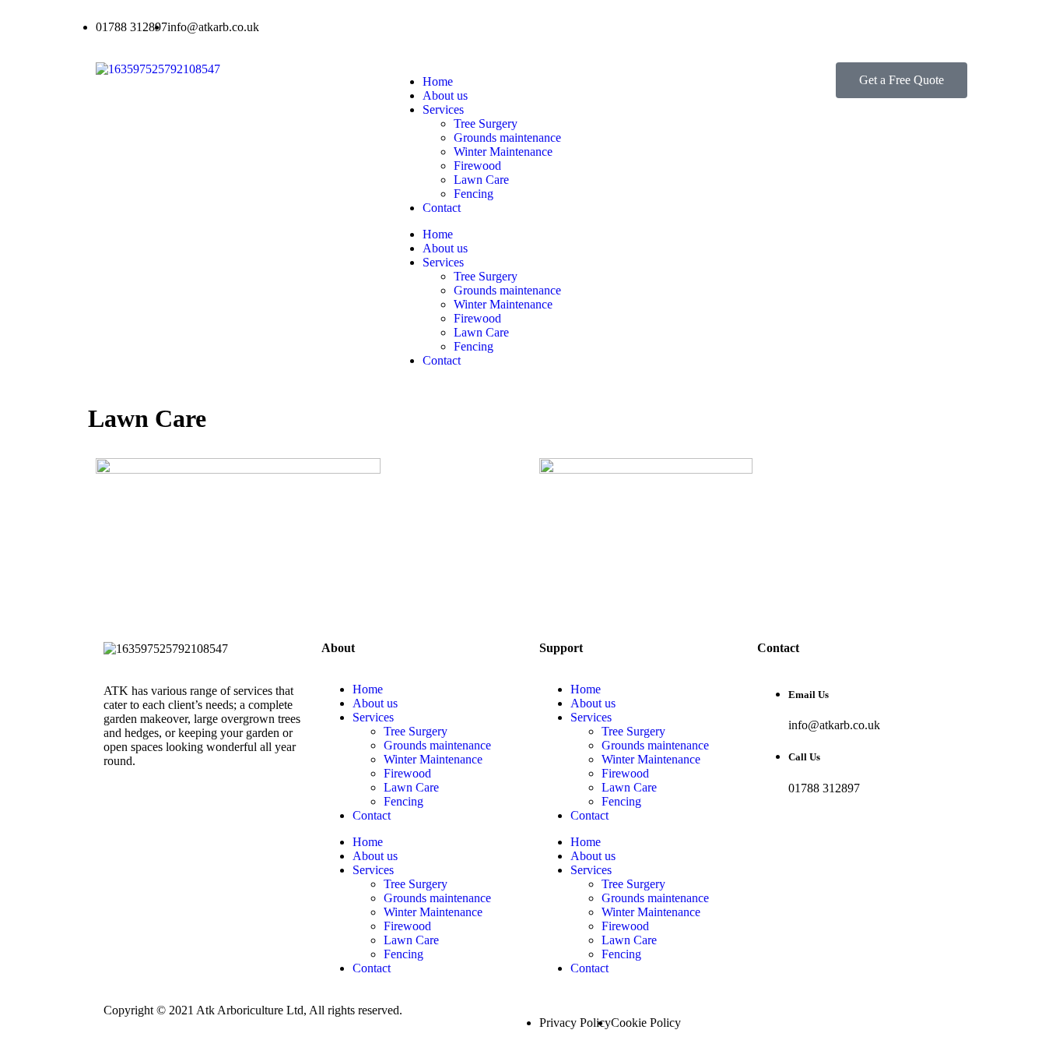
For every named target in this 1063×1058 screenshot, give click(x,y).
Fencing (473, 193)
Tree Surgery (485, 123)
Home (438, 81)
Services (443, 109)
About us (445, 95)
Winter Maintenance (503, 151)
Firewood (477, 165)
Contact (442, 207)
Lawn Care (481, 179)
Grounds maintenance (507, 137)
